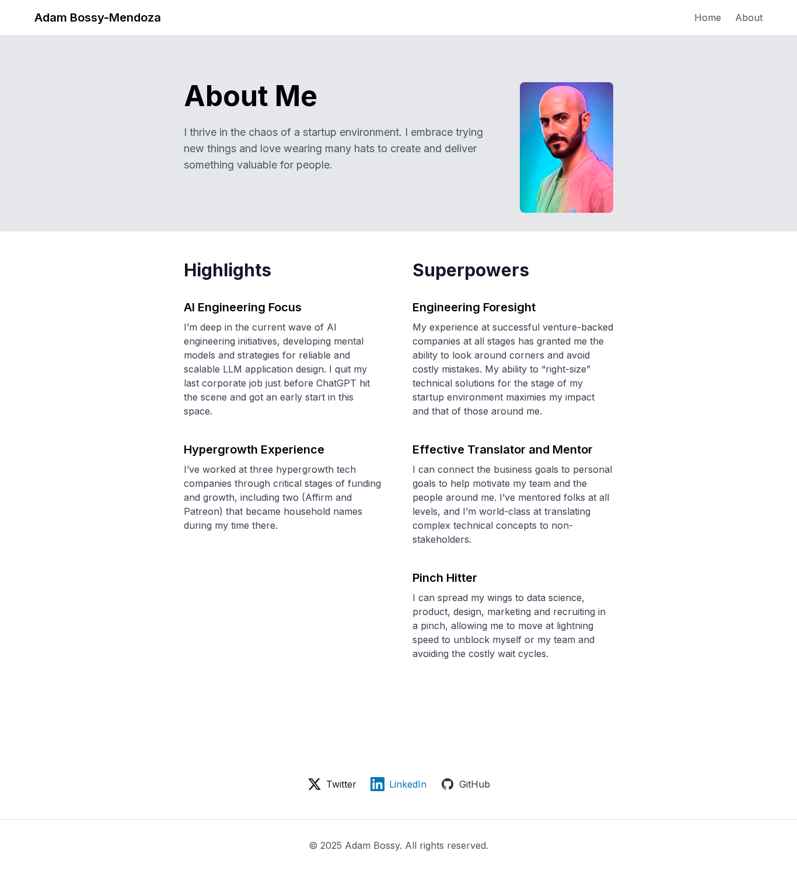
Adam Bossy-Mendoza (97, 17)
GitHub (474, 784)
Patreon (201, 511)
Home (707, 17)
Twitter (341, 784)
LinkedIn (408, 784)
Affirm (319, 497)
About (749, 17)
